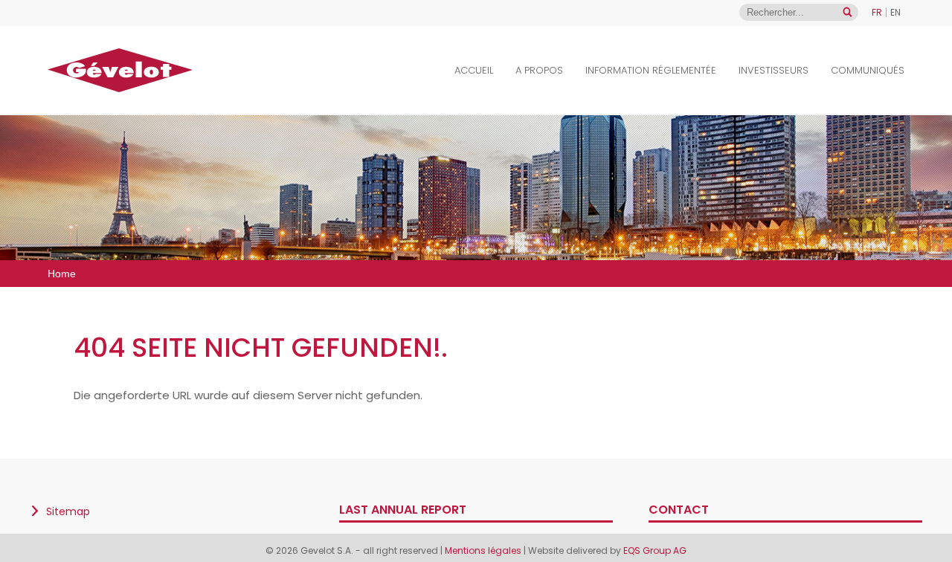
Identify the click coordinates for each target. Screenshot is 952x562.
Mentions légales (483, 550)
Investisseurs (773, 70)
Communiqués (867, 70)
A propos (539, 70)
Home (62, 274)
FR (877, 12)
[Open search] (847, 12)
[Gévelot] (120, 70)
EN (895, 12)
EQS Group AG (654, 550)
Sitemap (68, 511)
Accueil (473, 70)
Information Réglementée (650, 70)
